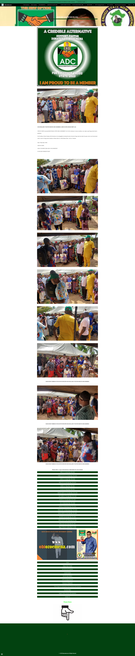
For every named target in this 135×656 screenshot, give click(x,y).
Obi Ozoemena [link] (26, 4)
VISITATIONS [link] (89, 4)
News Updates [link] (34, 4)
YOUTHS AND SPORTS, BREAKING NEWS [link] (78, 4)
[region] (67, 1)
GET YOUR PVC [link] (110, 4)
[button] (133, 5)
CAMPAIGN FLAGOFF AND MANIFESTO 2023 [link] (53, 4)
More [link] (129, 4)
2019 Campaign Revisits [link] (99, 4)
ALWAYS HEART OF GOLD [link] (66, 4)
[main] (67, 16)
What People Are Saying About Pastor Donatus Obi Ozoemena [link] (121, 4)
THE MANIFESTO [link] (42, 4)
